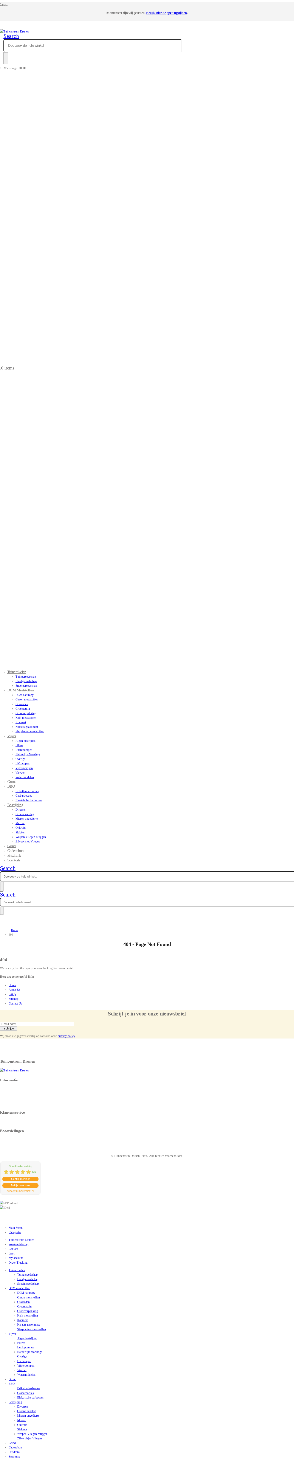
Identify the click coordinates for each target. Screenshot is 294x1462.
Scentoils (13, 860)
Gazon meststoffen (26, 699)
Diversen (20, 809)
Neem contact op (10, 1121)
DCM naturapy (24, 695)
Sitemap (14, 998)
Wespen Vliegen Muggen (30, 837)
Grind (12, 1443)
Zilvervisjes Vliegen (27, 841)
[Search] (5, 58)
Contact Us (15, 1003)
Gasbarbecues (23, 795)
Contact (13, 1248)
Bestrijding (15, 805)
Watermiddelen (24, 777)
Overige (20, 758)
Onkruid (20, 827)
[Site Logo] (14, 31)
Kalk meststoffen (25, 717)
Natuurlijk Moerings (27, 754)
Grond (12, 1379)
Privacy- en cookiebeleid (15, 1089)
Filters (19, 745)
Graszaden (21, 704)
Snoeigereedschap (28, 1283)
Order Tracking (18, 1262)
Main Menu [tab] (16, 1227)
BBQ (11, 786)
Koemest (20, 722)
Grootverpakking (25, 713)
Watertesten (7, 1102)
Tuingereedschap (25, 676)
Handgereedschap (26, 681)
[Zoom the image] (147, 1070)
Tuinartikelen (16, 672)
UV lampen (22, 763)
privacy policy (66, 1036)
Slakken (20, 832)
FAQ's (12, 994)
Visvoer (20, 772)
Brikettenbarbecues (27, 791)
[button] (11, 36)
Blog (11, 1253)
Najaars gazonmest (26, 726)
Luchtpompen (23, 749)
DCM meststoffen (20, 690)
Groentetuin (22, 708)
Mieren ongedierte (26, 818)
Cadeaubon (15, 1447)
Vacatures (6, 1098)
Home (12, 985)
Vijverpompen (24, 768)
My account (16, 1258)
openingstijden (177, 13)
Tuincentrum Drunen (21, 1239)
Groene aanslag (24, 814)
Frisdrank (14, 1452)
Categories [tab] (15, 1232)
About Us (14, 989)
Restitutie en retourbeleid (15, 1093)
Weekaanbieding (18, 1244)
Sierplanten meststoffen (29, 731)
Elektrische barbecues (28, 800)
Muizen (20, 823)
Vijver (11, 736)
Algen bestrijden (25, 740)
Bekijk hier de (156, 13)
